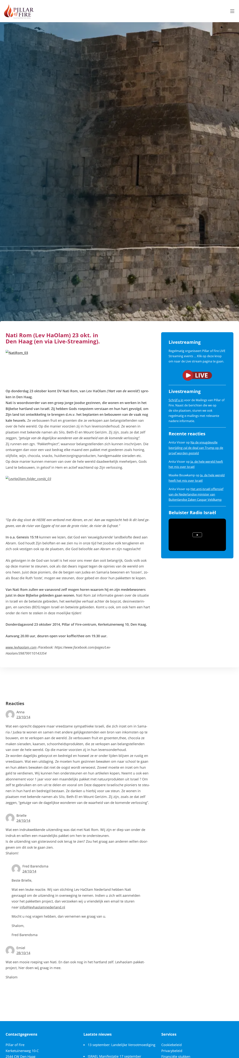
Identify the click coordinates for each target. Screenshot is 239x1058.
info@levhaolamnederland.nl (42, 907)
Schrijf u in (176, 400)
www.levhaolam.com (21, 647)
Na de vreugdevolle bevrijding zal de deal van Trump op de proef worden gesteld (196, 447)
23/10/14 (23, 717)
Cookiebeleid (171, 1045)
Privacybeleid (171, 1050)
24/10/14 (23, 820)
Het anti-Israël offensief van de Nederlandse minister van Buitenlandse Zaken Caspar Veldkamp (196, 494)
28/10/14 (23, 953)
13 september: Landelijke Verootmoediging (121, 1045)
